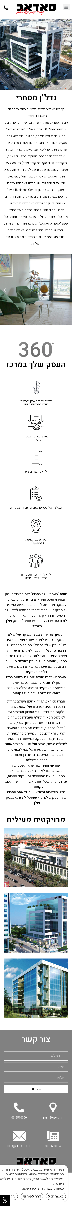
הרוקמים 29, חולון (53, 1118)
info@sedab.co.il (19, 1146)
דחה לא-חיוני (32, 1196)
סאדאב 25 (36, 988)
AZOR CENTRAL (36, 857)
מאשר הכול (56, 1196)
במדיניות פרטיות (41, 1188)
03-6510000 (19, 1118)
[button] (66, 7)
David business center (36, 923)
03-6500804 (53, 1146)
